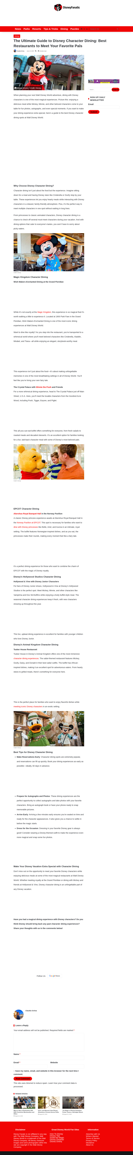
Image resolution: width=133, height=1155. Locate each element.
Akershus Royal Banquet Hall (27, 514)
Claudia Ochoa (20, 51)
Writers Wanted (92, 1136)
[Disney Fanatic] (66, 8)
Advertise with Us (93, 1134)
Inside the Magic (57, 1138)
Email (17, 1062)
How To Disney (56, 1134)
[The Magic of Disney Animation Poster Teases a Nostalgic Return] (73, 1103)
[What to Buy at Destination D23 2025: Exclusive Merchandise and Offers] (24, 1103)
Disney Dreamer (57, 1139)
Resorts (36, 29)
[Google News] (54, 976)
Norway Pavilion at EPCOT (28, 522)
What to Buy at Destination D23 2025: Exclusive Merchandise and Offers (24, 1112)
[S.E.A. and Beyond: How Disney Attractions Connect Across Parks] (49, 1103)
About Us (89, 1145)
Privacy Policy (91, 1141)
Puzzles (74, 29)
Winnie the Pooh (43, 387)
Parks (27, 29)
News (18, 29)
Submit (93, 112)
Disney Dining (56, 1141)
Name (17, 1054)
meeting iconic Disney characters (28, 706)
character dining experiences (26, 658)
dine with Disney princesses (26, 527)
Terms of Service (93, 1138)
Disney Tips (55, 1136)
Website (54, 1062)
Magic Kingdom (44, 312)
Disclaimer (90, 1143)
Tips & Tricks (51, 29)
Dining (64, 29)
